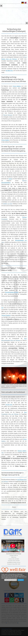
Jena (2, 307)
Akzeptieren (20, 580)
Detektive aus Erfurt (7, 204)
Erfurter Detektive (17, 86)
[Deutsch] (22, 2)
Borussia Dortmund (8, 115)
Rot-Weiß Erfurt (9, 70)
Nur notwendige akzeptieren (10, 580)
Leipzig (10, 178)
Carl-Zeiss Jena (8, 404)
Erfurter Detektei (5, 140)
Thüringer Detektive (5, 315)
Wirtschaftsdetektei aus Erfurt (11, 292)
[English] (25, 2)
